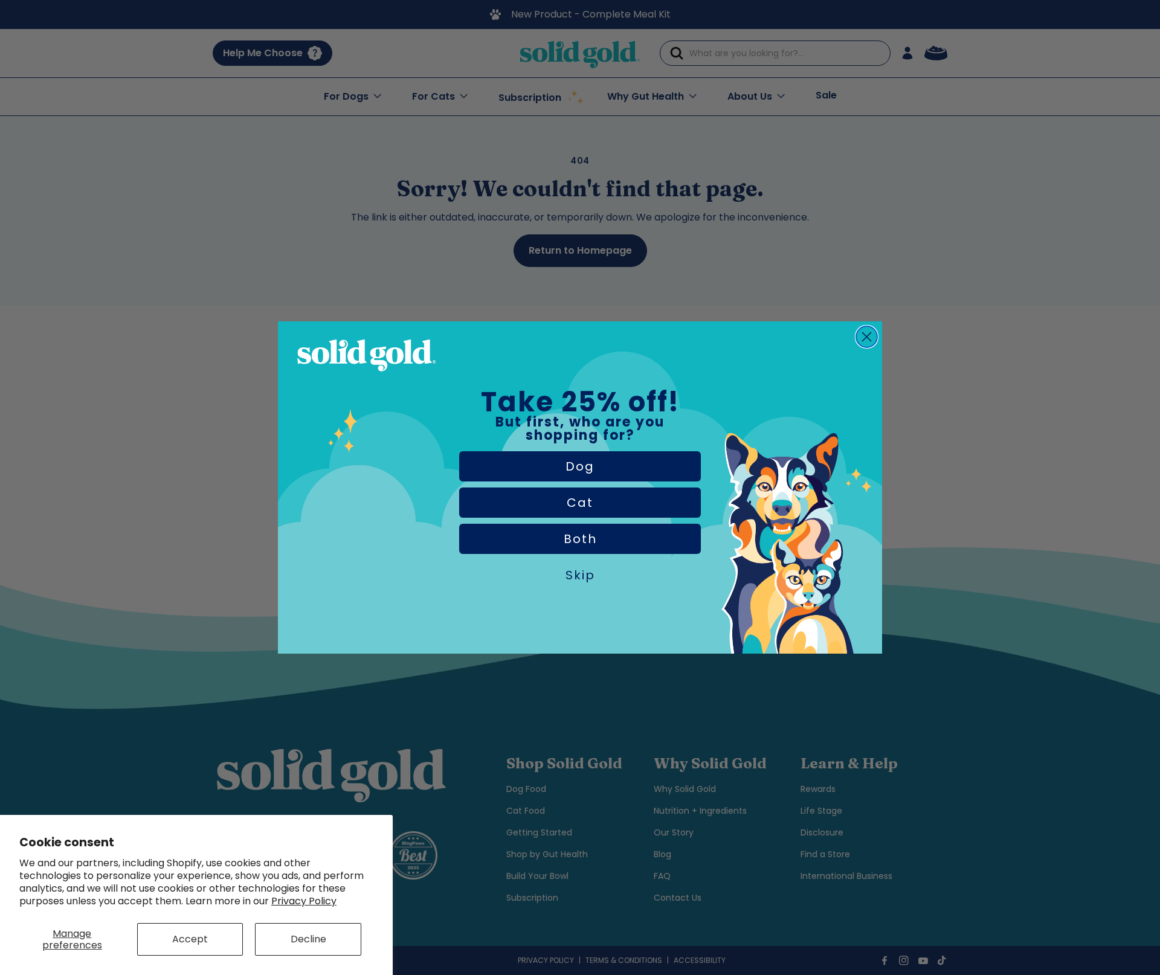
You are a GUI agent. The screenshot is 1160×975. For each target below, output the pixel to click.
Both (580, 538)
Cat (580, 502)
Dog (580, 466)
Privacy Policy (304, 901)
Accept (190, 939)
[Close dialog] (866, 336)
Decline (308, 939)
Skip (580, 575)
